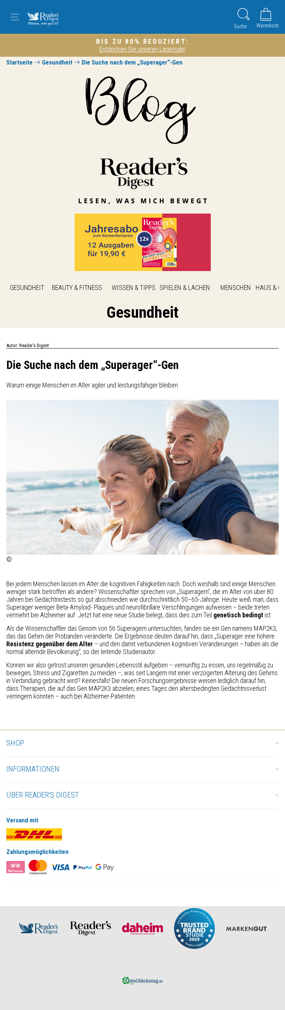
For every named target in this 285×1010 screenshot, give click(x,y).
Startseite (19, 62)
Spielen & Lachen (185, 287)
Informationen (32, 769)
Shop (15, 743)
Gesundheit (57, 62)
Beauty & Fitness (77, 287)
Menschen (235, 287)
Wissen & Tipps (133, 287)
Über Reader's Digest (42, 794)
